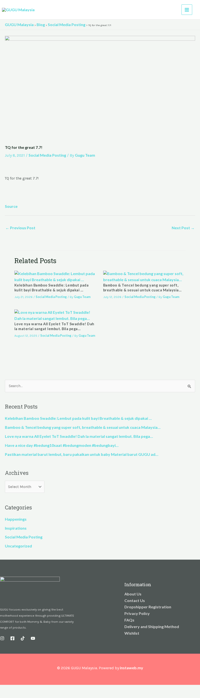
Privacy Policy (137, 613)
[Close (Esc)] (37, 689)
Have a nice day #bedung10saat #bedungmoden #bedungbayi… (62, 445)
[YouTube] (33, 638)
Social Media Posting (47, 155)
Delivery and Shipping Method (151, 626)
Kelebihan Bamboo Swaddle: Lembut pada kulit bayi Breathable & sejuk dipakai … (78, 418)
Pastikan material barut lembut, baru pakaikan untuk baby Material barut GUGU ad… (81, 454)
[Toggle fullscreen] (15, 689)
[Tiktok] (22, 638)
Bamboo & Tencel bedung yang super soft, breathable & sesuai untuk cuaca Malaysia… (82, 427)
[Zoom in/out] (5, 689)
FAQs (129, 620)
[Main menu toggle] (186, 9)
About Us (132, 594)
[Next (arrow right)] (15, 695)
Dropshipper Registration (147, 606)
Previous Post (20, 227)
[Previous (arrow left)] (5, 695)
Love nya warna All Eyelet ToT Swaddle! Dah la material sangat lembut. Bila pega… (79, 436)
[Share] (26, 689)
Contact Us (134, 600)
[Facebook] (12, 638)
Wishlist (131, 633)
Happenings (16, 519)
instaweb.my (131, 667)
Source (11, 206)
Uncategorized (18, 546)
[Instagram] (2, 638)
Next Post (183, 227)
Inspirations (16, 528)
